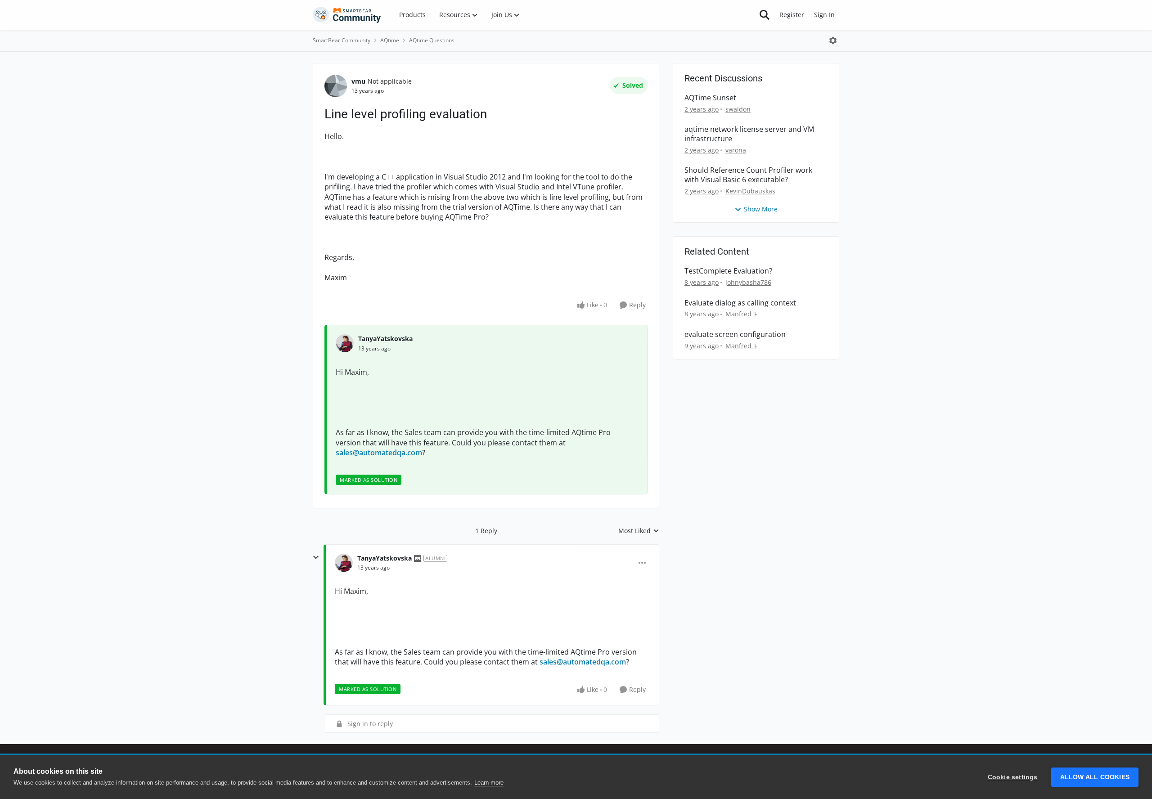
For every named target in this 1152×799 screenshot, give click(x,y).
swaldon (738, 109)
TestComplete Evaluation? (728, 271)
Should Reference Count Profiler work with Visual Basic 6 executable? (748, 175)
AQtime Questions (431, 40)
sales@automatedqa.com (379, 453)
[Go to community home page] (347, 15)
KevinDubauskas (750, 191)
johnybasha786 (748, 282)
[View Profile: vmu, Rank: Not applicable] (335, 86)
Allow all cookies (1095, 777)
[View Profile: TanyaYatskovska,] (345, 343)
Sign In (824, 14)
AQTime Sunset (710, 98)
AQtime (389, 40)
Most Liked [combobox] (638, 530)
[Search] (764, 14)
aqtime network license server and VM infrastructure (749, 134)
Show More (761, 209)
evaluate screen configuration (735, 334)
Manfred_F (741, 314)
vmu (358, 81)
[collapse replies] (315, 557)
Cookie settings (1013, 777)
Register (791, 14)
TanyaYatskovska (385, 338)
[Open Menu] (833, 40)
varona (735, 150)
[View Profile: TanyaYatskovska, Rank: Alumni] (344, 563)
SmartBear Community (341, 40)
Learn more (489, 782)
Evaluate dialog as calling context (740, 303)
